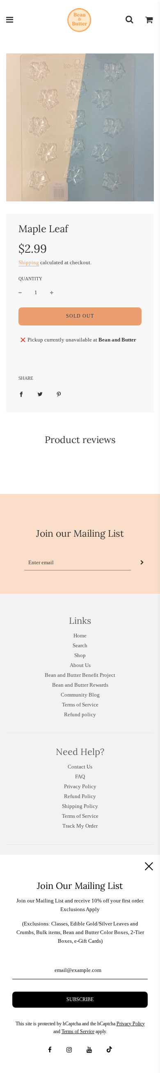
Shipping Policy (80, 806)
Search (80, 645)
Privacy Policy (80, 786)
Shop (80, 655)
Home (80, 635)
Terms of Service (80, 704)
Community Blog (80, 695)
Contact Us (80, 767)
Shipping (28, 262)
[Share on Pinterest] (59, 394)
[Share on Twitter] (40, 394)
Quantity (30, 278)
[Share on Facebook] (21, 394)
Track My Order (80, 826)
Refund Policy (80, 796)
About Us (80, 665)
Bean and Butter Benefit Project (80, 675)
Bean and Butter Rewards (80, 685)
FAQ (80, 776)
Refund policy (80, 714)
